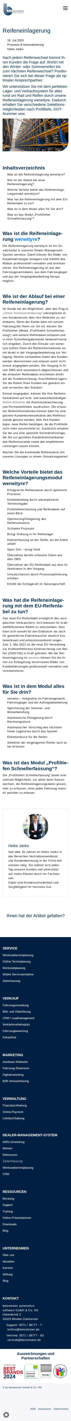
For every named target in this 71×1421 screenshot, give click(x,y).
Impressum (44, 1409)
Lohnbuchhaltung (13, 1118)
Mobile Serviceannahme (18, 974)
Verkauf (11, 998)
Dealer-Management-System (30, 1135)
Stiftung (7, 1274)
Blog (5, 1230)
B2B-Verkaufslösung (16, 1081)
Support (8, 1205)
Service (10, 948)
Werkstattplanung (14, 968)
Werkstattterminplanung (18, 955)
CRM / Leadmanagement (18, 1018)
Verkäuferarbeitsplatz (16, 1024)
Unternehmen (16, 1248)
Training (8, 1211)
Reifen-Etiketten (14, 402)
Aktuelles (8, 1261)
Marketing (13, 1055)
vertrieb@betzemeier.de (24, 1340)
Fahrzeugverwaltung (16, 1005)
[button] (6, 1415)
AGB (33, 1409)
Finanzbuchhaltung (15, 1105)
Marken (7, 1148)
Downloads (10, 1224)
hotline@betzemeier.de (23, 1329)
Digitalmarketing (13, 1074)
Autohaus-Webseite (15, 1062)
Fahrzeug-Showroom (16, 1068)
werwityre (26, 239)
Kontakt (11, 1298)
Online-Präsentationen (17, 1217)
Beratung (8, 1198)
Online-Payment (13, 1112)
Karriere (8, 1268)
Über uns (8, 1255)
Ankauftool (9, 1037)
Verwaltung (14, 1099)
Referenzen (10, 1154)
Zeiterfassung (11, 981)
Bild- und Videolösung (17, 1011)
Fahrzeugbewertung (15, 1031)
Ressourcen (14, 1192)
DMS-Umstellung (13, 1142)
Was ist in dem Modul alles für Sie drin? (35, 209)
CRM (6, 1174)
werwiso (34, 657)
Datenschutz (61, 1409)
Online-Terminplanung (17, 961)
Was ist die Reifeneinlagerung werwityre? (36, 174)
